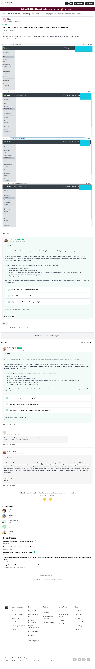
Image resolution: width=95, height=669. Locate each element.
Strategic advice (8, 549)
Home (3, 14)
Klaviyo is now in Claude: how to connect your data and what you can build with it (29, 565)
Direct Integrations (33, 640)
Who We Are (78, 611)
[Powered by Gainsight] (47, 576)
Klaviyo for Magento (34, 631)
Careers (77, 618)
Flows (5, 323)
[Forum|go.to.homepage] (9, 3)
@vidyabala (8, 457)
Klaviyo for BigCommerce (32, 621)
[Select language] (71, 3)
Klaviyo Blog (15, 618)
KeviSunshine (12, 515)
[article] (47, 386)
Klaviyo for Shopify (33, 611)
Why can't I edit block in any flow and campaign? (18, 541)
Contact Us (78, 629)
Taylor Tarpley (13, 239)
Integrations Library (49, 622)
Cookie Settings (23, 658)
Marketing (26, 14)
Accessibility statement (54, 580)
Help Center (15, 622)
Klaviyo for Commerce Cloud (33, 626)
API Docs (61, 620)
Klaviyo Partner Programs (48, 611)
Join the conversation (14, 14)
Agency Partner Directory (48, 617)
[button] (2, 4)
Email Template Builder (64, 615)
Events (61, 611)
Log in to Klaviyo (17, 614)
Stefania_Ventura (13, 520)
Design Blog (78, 626)
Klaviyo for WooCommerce (32, 636)
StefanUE (10, 531)
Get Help (61, 624)
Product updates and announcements (14, 562)
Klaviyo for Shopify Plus (33, 615)
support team (77, 465)
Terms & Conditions (39, 580)
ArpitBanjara (11, 509)
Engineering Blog (80, 622)
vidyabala (10, 432)
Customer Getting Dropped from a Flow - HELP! (18, 552)
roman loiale (11, 526)
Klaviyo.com (15, 611)
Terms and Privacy (10, 658)
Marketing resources (18, 626)
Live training (15, 629)
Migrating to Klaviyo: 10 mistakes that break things (19, 546)
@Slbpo (9, 245)
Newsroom (78, 614)
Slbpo (9, 19)
